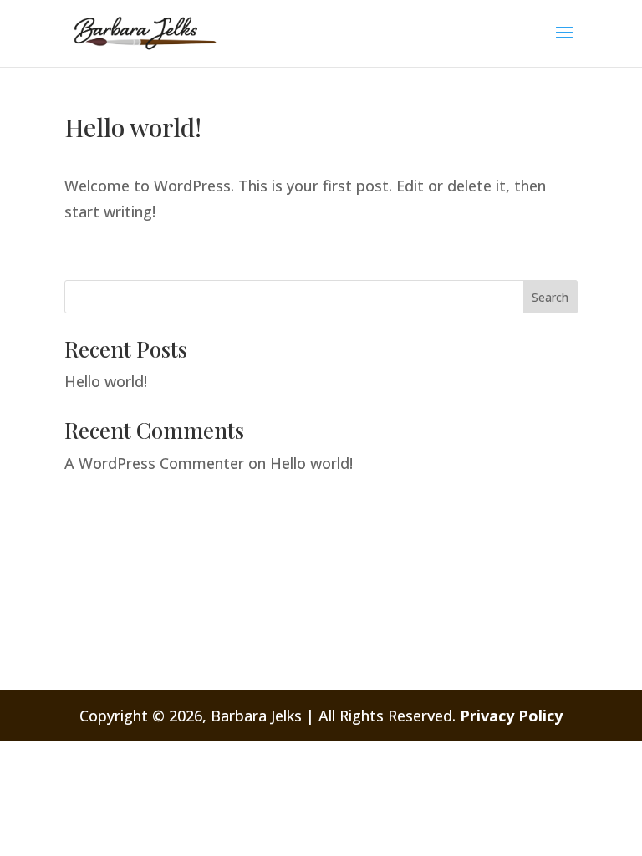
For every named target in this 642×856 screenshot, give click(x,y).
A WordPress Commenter (154, 463)
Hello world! (105, 381)
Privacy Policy (511, 716)
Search (550, 297)
